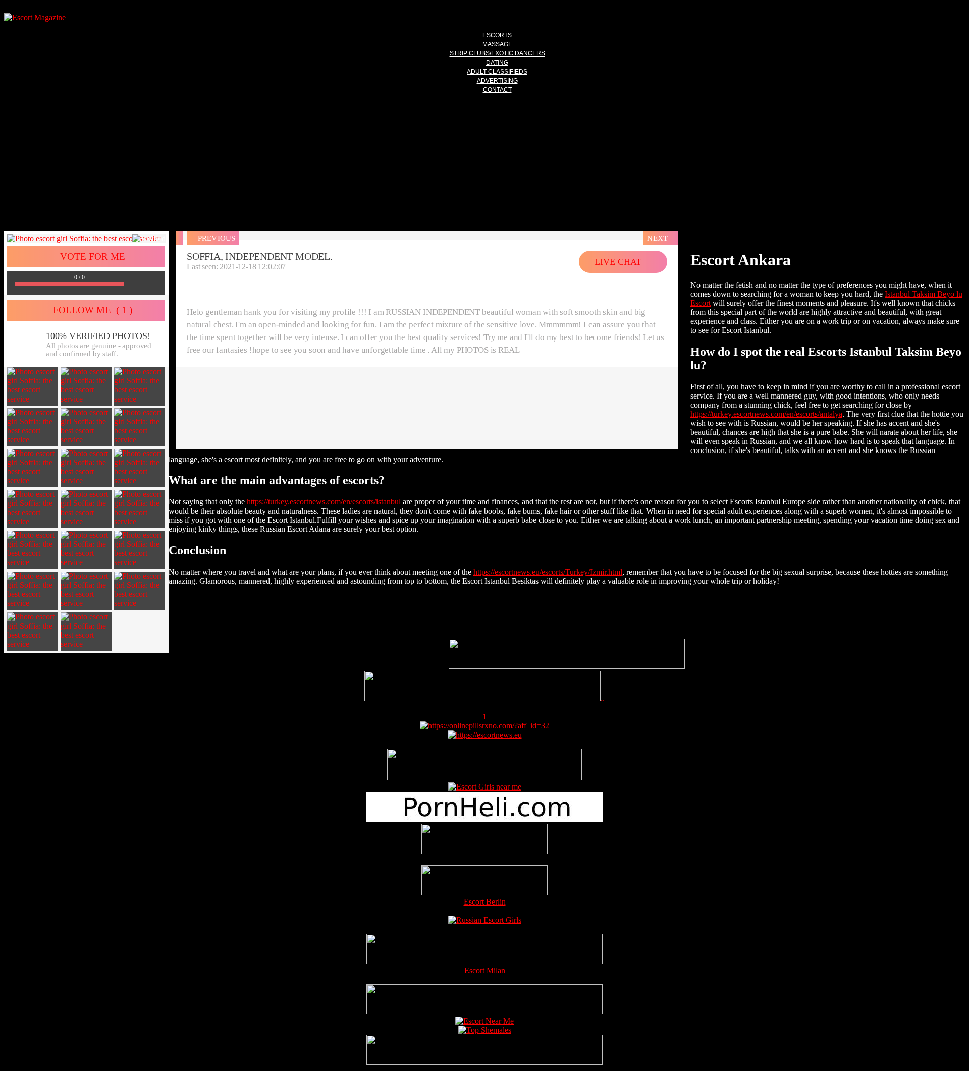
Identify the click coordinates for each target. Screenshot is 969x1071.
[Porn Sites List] (484, 819)
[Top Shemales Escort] (484, 1030)
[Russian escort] (484, 920)
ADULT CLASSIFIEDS (497, 71)
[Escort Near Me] (484, 1021)
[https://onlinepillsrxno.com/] (484, 725)
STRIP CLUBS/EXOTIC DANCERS (497, 53)
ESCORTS (497, 35)
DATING (497, 62)
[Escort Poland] (567, 666)
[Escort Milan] (484, 961)
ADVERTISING (497, 80)
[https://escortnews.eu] (485, 734)
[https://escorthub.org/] (484, 840)
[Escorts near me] (484, 786)
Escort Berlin (485, 901)
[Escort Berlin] (484, 881)
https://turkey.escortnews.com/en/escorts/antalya (766, 414)
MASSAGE (497, 44)
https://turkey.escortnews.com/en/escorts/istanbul (324, 501)
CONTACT (497, 89)
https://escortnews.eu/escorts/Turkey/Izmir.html (547, 572)
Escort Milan (484, 970)
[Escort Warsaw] (484, 1062)
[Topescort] (484, 1011)
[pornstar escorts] (482, 698)
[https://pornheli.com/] (484, 777)
